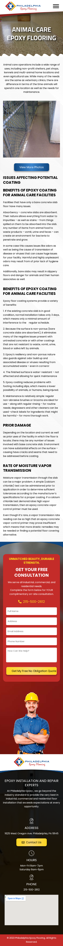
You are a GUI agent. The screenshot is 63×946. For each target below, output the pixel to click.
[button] (6, 130)
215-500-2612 (32, 889)
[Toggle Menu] (56, 6)
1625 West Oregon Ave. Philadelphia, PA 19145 (31, 833)
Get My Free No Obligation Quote (34, 671)
